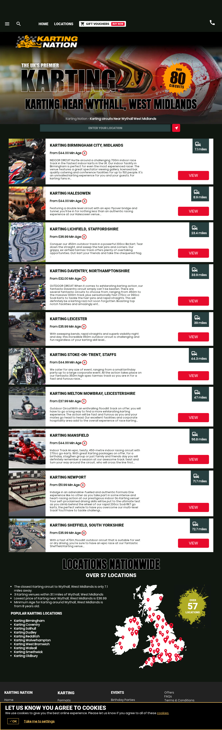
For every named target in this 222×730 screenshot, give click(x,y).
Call (212, 22)
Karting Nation (76, 118)
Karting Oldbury (26, 656)
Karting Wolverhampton (32, 640)
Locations (63, 24)
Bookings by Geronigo (142, 43)
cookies (163, 713)
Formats (64, 700)
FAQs (168, 696)
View (193, 175)
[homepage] (84, 41)
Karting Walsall (25, 648)
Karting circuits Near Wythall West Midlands (123, 118)
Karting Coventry (27, 624)
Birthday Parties (123, 700)
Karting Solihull (25, 628)
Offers (169, 692)
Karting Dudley (25, 632)
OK (13, 721)
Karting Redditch (27, 636)
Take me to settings (39, 721)
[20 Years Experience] (191, 43)
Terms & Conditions (179, 700)
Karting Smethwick (28, 652)
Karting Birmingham (29, 620)
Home (43, 24)
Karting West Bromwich (32, 644)
